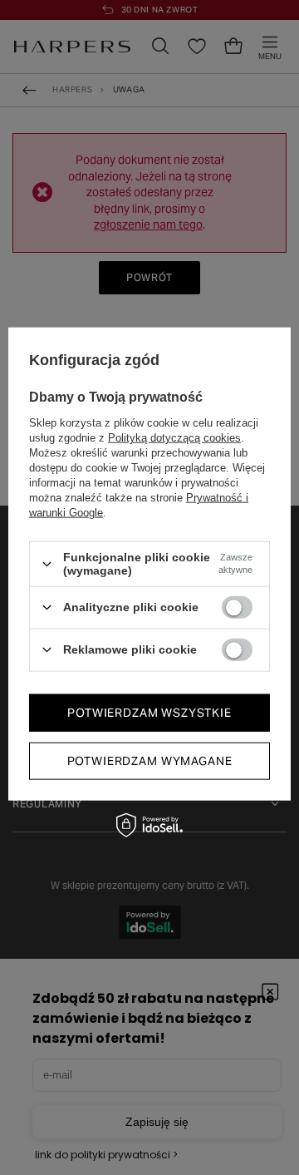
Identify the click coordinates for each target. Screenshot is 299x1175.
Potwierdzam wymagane (150, 760)
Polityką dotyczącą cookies (174, 438)
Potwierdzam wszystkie (149, 712)
